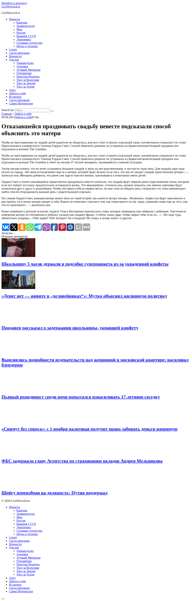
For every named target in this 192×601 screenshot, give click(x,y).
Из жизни (15, 96)
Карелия (21, 22)
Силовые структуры (29, 42)
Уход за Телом (25, 86)
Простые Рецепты (28, 76)
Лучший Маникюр (28, 69)
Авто (12, 90)
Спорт (13, 49)
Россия (20, 32)
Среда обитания (19, 53)
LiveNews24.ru (11, 6)
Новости (14, 19)
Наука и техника (27, 46)
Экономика (23, 39)
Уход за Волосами (27, 79)
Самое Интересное (21, 103)
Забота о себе (17, 93)
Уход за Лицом (25, 83)
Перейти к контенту (14, 3)
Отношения (24, 73)
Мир (19, 29)
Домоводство (25, 63)
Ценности (15, 56)
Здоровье (22, 66)
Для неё (14, 59)
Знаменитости (25, 26)
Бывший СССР (26, 36)
